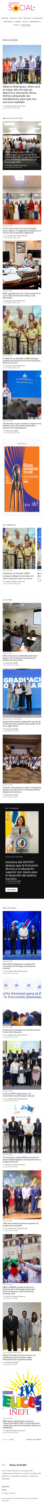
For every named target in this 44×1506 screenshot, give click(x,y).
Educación (9, 149)
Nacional (17, 719)
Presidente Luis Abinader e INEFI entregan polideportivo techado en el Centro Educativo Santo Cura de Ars (22, 360)
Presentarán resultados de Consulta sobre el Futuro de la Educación (21, 1031)
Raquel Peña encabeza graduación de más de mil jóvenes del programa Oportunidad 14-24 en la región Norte (22, 724)
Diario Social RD (17, 1465)
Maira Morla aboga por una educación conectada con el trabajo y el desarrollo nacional (19, 966)
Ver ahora (11, 890)
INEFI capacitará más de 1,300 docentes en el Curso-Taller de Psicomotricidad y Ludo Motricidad (21, 295)
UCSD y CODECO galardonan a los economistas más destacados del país (19, 1095)
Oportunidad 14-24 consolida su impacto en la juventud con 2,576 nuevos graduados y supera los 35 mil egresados (22, 426)
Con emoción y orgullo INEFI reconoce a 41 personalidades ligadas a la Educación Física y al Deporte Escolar (22, 1159)
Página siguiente (33, 1439)
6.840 (11, 1439)
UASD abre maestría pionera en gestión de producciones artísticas (20, 1224)
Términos (12, 1493)
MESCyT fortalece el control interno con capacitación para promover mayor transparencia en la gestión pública (19, 1357)
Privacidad (5, 1493)
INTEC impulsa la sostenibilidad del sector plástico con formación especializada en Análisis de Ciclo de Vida (20, 658)
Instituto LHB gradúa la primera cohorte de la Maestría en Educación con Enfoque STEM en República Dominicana (22, 790)
